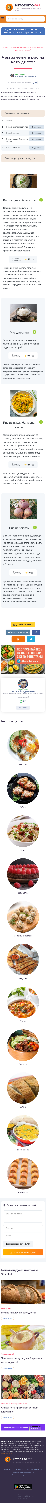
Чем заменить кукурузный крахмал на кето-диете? (21, 1360)
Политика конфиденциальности (23, 1475)
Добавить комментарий (23, 1252)
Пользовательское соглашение (23, 1472)
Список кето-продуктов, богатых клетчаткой (19, 1409)
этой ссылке (6, 1454)
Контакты (19, 1469)
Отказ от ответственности (33, 1469)
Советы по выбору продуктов (14, 1403)
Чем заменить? (7, 1354)
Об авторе (23, 708)
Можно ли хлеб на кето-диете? (18, 1312)
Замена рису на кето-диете (17, 113)
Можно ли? (6, 1308)
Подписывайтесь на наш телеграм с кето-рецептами (22, 31)
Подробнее (36, 127)
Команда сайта (9, 1469)
